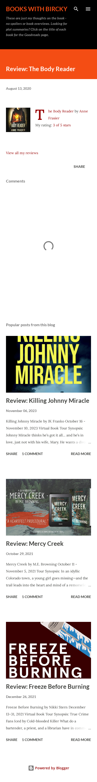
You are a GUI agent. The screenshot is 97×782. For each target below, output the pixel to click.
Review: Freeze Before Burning (47, 686)
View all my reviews (22, 153)
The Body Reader (61, 111)
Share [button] (79, 166)
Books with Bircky (36, 8)
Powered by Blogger (51, 768)
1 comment (32, 454)
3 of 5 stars (62, 125)
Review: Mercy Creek (34, 543)
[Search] (76, 9)
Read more (81, 454)
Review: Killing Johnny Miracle (47, 400)
